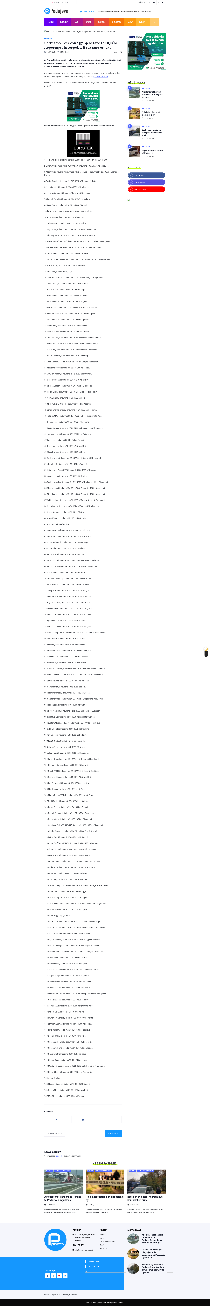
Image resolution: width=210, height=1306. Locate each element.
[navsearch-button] (154, 22)
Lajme (76, 22)
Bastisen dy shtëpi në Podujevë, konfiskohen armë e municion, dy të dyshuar (153, 1268)
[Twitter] (163, 2)
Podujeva (64, 22)
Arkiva (130, 22)
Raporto (143, 22)
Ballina (51, 22)
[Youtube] (159, 2)
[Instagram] (53, 1275)
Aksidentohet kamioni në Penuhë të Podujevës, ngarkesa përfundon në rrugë (124, 11)
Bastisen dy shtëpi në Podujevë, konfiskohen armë (152, 132)
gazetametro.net (100, 76)
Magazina (101, 22)
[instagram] (155, 2)
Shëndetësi (116, 22)
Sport (88, 22)
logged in (60, 1156)
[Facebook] (150, 2)
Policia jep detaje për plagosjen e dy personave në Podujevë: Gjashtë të (153, 1253)
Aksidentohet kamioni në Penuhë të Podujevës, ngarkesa (153, 94)
